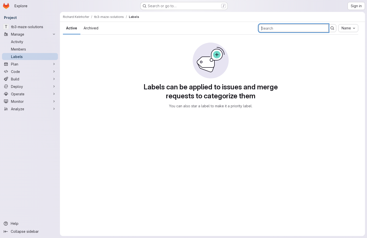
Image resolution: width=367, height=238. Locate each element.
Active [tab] (71, 28)
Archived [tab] (91, 28)
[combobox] (348, 28)
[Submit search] (332, 28)
